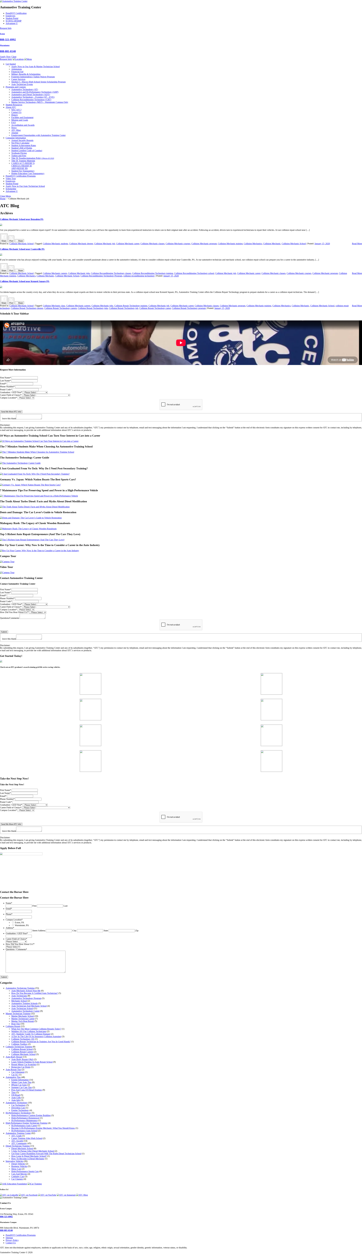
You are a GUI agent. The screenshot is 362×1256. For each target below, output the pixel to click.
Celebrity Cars (17, 1176)
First (34, 906)
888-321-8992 (8, 39)
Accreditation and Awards (23, 125)
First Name (5, 377)
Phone (9, 914)
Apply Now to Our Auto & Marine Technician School (35, 66)
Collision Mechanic (272, 243)
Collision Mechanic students (55, 243)
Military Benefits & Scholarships (25, 74)
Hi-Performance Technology (18, 1113)
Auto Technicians (19, 996)
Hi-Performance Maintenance (24, 1120)
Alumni (14, 133)
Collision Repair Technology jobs (93, 308)
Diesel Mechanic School (22, 1148)
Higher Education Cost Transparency (27, 173)
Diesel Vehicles (18, 1164)
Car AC (14, 1074)
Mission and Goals (19, 120)
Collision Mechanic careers (55, 273)
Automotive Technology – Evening (32, 97)
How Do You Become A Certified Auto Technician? (34, 993)
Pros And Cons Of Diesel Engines (26, 1090)
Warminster (5, 45)
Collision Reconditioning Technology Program (101, 276)
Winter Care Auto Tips (21, 1082)
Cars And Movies (19, 1174)
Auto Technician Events (22, 84)
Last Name (5, 380)
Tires (13, 1092)
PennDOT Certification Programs (21, 176)
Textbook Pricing (19, 153)
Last (65, 906)
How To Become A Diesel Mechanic (27, 1158)
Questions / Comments (16, 949)
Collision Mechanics (253, 243)
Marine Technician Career (23, 1018)
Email (3, 383)
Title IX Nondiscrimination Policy (32, 158)
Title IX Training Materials (23, 161)
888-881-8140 (8, 51)
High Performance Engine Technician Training (26, 1123)
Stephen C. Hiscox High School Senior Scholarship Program (38, 82)
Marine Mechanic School (22, 1016)
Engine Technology (20, 1110)
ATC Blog (16, 130)
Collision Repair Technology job (123, 308)
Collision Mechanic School (21, 243)
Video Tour (11, 178)
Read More (357, 243)
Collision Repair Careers (22, 1052)
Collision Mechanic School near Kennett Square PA (24, 281)
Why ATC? (16, 110)
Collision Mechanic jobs (79, 273)
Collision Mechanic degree (81, 243)
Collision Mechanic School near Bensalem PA (21, 219)
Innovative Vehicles (14, 1161)
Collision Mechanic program (204, 243)
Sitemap (9, 1237)
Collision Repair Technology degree (27, 308)
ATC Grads (16, 1136)
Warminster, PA (22, 925)
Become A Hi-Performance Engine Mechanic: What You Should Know (43, 1128)
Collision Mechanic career (127, 243)
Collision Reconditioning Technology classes (111, 273)
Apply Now (5, 56)
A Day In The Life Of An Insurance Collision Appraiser (36, 1036)
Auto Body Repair (14, 1057)
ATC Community (19, 1143)
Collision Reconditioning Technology (31, 99)
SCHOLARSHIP (13, 21)
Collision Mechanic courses (178, 243)
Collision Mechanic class (54, 305)
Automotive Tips (13, 1077)
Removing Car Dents (20, 1067)
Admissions (16, 69)
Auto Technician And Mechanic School (29, 1006)
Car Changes (17, 1179)
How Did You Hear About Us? (14, 612)
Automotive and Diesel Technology (30, 94)
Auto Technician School (22, 1008)
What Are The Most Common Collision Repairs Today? (36, 1029)
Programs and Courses (16, 87)
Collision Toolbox (19, 1044)
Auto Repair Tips (13, 1069)
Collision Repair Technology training (130, 305)
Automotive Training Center (18, 1133)
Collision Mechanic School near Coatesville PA (22, 249)
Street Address (38, 930)
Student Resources (14, 105)
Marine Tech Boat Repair (22, 1021)
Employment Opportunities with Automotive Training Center (38, 135)
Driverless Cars (18, 1108)
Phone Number (7, 386)
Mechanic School (19, 1001)
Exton (2, 34)
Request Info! (6, 59)
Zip (136, 930)
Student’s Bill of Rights (21, 148)
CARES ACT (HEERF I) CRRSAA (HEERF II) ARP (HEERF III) (23, 166)
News (14, 127)
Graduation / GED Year (11, 392)
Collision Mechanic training (230, 243)
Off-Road (15, 1095)
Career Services (18, 79)
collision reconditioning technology (139, 276)
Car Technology (18, 1105)
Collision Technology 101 (23, 1039)
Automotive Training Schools (24, 1003)
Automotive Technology (24, 89)
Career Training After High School (26, 1138)
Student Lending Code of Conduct (26, 150)
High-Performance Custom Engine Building (31, 1115)
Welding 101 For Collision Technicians (28, 1031)
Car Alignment (17, 1072)
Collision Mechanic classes (152, 243)
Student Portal (12, 18)
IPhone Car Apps (19, 1085)
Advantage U (12, 23)
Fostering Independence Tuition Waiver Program (33, 77)
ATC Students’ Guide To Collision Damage (30, 1034)
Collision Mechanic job (104, 243)
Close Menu (5, 196)
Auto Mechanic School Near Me (25, 990)
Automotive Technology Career (25, 1011)
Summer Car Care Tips (21, 1087)
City (74, 930)
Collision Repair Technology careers (60, 308)
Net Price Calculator (20, 143)
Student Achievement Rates (23, 145)
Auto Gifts (16, 1097)
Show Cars (16, 1169)
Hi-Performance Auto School (24, 1130)
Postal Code (6, 389)
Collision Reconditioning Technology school (194, 273)
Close (13, 56)
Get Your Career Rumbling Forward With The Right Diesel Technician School (46, 1153)
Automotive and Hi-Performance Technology (34, 92)
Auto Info (15, 1100)
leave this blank (9, 418)
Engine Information (20, 1080)
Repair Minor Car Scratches (23, 1064)
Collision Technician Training (19, 1046)
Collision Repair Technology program (189, 308)
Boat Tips (15, 1024)
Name (9, 903)
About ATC (11, 107)
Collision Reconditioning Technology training (152, 273)
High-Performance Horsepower (25, 1118)
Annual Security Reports (22, 140)
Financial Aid (17, 71)
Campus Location (8, 398)
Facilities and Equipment (22, 117)
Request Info (5, 28)
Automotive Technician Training (20, 988)
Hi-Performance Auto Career (24, 1125)
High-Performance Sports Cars (25, 1171)
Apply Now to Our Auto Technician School (25, 186)
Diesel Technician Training (18, 1146)
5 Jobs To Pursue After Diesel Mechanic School (32, 1151)
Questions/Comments (9, 618)
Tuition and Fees (18, 155)
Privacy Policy (12, 1240)
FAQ (13, 122)
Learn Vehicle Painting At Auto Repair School (32, 1062)
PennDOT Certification (16, 13)
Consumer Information (16, 138)
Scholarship (11, 189)
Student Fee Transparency (23, 171)
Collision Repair (13, 1026)
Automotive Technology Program (26, 998)
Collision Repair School (22, 1049)
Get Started (11, 64)
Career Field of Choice (10, 395)
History (14, 115)
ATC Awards (17, 1141)
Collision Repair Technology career (155, 308)
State (106, 930)
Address (10, 928)
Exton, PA (19, 922)
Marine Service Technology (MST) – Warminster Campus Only (39, 102)
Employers (10, 16)
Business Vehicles (19, 1166)
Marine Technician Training (18, 1013)
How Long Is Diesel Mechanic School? (29, 1156)
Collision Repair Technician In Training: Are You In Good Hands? (41, 1041)
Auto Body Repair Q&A (22, 1059)
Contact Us (16, 112)
